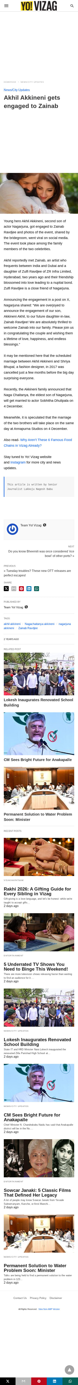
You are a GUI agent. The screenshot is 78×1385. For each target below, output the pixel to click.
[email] (23, 1381)
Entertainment (13, 956)
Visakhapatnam (14, 880)
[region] (39, 44)
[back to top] (69, 1370)
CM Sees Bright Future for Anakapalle (38, 760)
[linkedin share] (29, 588)
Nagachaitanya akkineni (39, 623)
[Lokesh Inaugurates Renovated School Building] (39, 674)
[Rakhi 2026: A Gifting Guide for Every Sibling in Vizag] (39, 857)
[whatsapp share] (36, 588)
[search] (72, 6)
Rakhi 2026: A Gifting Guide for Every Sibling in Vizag (37, 891)
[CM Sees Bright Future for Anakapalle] (39, 733)
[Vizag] (39, 6)
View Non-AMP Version (49, 1309)
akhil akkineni (12, 623)
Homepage (10, 82)
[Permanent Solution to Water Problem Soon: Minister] (39, 788)
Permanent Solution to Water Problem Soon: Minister (35, 1268)
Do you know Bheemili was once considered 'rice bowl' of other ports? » (41, 553)
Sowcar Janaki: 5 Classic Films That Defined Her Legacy (37, 1193)
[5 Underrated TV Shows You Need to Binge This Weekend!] (39, 932)
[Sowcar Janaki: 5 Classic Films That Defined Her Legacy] (39, 1158)
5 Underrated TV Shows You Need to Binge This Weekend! (36, 967)
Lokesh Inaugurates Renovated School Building (37, 1042)
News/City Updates (32, 82)
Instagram (18, 462)
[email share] (13, 588)
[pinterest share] (21, 588)
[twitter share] (6, 588)
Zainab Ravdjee (28, 628)
